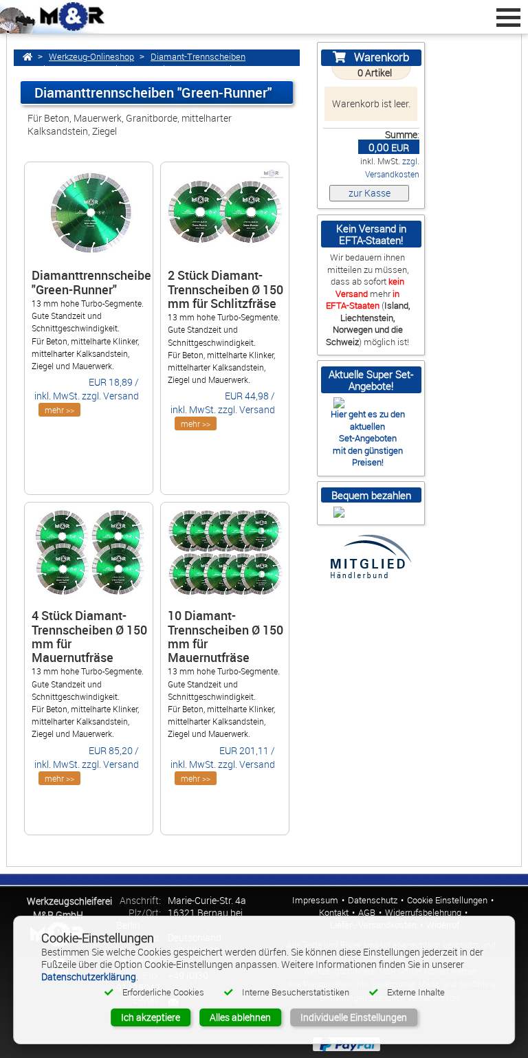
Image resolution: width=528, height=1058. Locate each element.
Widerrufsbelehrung (423, 912)
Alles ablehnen (240, 1017)
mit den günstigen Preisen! (368, 456)
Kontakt (334, 912)
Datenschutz (372, 900)
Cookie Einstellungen (447, 900)
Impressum (315, 900)
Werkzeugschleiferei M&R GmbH (69, 907)
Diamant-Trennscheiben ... (88, 69)
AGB (366, 912)
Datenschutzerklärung (88, 976)
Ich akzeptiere (150, 1017)
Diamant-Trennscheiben (198, 57)
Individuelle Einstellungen (353, 1017)
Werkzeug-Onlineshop (91, 57)
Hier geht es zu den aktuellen (368, 420)
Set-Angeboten (368, 438)
